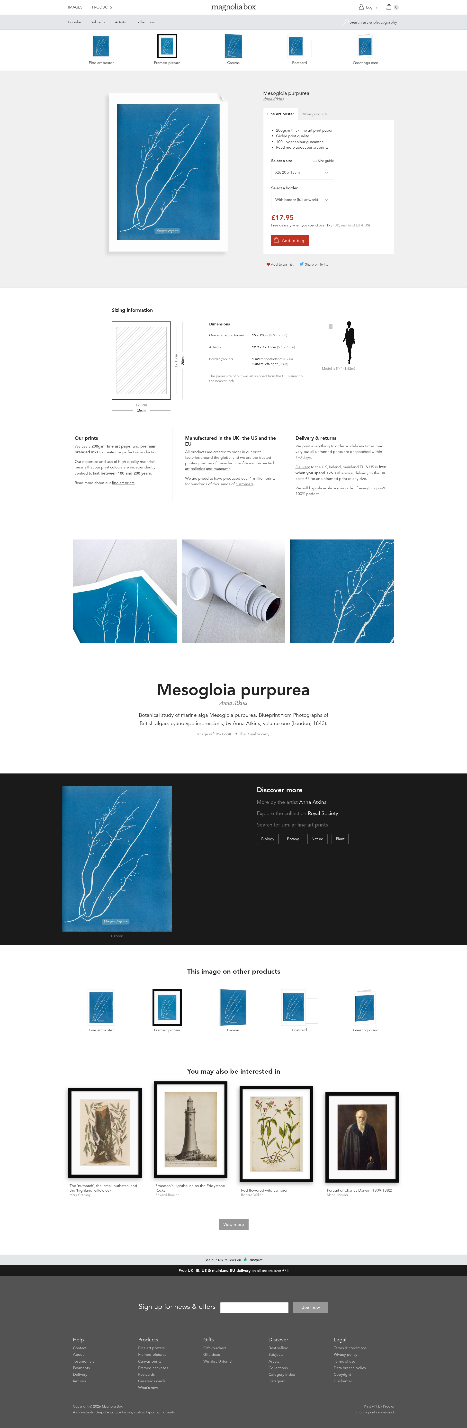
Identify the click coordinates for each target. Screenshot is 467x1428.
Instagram (277, 1381)
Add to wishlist (282, 264)
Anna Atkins (273, 99)
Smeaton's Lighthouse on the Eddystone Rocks (190, 1188)
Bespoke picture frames (114, 1412)
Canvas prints (149, 1361)
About (78, 1354)
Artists (120, 22)
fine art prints (123, 482)
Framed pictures (152, 1354)
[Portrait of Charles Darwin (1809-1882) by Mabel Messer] (362, 1138)
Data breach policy (350, 1367)
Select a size (302, 160)
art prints (320, 147)
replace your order (339, 488)
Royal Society (323, 813)
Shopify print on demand (375, 1412)
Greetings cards (151, 1381)
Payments (81, 1367)
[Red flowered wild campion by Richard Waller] (276, 1135)
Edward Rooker (167, 1195)
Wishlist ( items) (217, 1361)
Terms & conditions (350, 1348)
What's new (148, 1387)
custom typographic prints (154, 1412)
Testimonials (83, 1361)
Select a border (284, 188)
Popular (74, 22)
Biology (267, 838)
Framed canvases (153, 1367)
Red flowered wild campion (264, 1190)
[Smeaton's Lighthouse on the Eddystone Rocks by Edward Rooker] (191, 1130)
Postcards (146, 1374)
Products (102, 7)
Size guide (326, 161)
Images (75, 7)
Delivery (303, 467)
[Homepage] (233, 8)
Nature (317, 838)
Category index (282, 1374)
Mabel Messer (337, 1195)
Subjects (98, 22)
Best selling (278, 1348)
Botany (293, 838)
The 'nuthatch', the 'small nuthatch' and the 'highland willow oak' (103, 1188)
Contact (79, 1348)
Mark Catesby (80, 1195)
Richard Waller (252, 1195)
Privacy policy (345, 1354)
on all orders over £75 (234, 1270)
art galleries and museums (207, 468)
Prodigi (388, 1406)
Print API (370, 1406)
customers (244, 484)
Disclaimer (343, 1381)
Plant (340, 838)
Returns (79, 1381)
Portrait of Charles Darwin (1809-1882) (359, 1190)
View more (233, 1224)
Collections (145, 22)
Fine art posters (151, 1348)
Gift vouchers (214, 1348)
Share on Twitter (317, 264)
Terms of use (344, 1361)
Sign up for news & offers (177, 1306)
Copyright (342, 1374)
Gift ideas (211, 1354)
